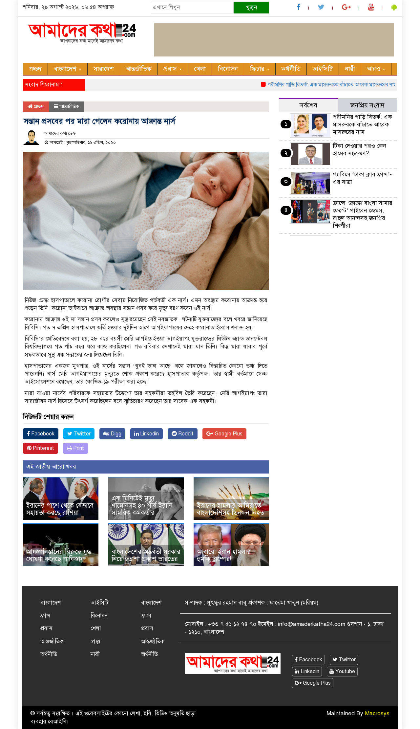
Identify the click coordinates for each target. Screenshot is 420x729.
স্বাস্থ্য (95, 641)
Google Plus (227, 434)
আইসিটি (323, 69)
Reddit (185, 434)
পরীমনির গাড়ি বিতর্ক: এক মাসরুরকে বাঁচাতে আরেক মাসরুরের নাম (321, 84)
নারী (350, 69)
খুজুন (251, 7)
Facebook (42, 434)
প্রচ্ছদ (35, 69)
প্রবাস (170, 69)
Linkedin (149, 434)
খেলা (200, 69)
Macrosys (377, 713)
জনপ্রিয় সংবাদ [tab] (367, 105)
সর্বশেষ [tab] (308, 105)
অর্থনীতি (291, 69)
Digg (115, 434)
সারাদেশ (104, 69)
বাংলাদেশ (66, 69)
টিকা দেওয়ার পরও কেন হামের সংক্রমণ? (359, 149)
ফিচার (258, 69)
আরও (374, 69)
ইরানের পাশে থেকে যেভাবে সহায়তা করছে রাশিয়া (60, 509)
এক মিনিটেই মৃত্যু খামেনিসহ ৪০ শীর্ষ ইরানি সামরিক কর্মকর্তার (142, 505)
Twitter (81, 434)
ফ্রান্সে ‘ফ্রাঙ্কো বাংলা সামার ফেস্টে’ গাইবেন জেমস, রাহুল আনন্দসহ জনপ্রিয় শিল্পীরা (362, 214)
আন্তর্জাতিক (138, 69)
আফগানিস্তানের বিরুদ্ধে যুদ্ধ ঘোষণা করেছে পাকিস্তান (58, 555)
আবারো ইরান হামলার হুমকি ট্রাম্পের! (224, 555)
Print (78, 448)
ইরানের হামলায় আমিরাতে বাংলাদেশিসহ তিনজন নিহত (230, 509)
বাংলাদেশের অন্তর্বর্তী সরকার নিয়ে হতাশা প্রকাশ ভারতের (146, 555)
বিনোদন (228, 69)
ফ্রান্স (45, 615)
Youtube (344, 671)
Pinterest (43, 448)
